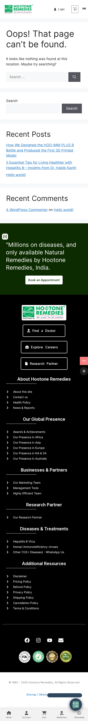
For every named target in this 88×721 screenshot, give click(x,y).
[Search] (74, 77)
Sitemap (31, 694)
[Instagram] (38, 640)
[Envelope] (61, 640)
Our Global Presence (44, 419)
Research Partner (44, 504)
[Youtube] (50, 640)
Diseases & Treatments (44, 528)
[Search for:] (37, 77)
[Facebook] (27, 640)
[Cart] (74, 9)
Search (12, 101)
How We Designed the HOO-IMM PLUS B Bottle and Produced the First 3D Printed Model (40, 150)
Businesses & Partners (44, 470)
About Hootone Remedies (44, 379)
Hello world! (16, 175)
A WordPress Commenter (27, 210)
